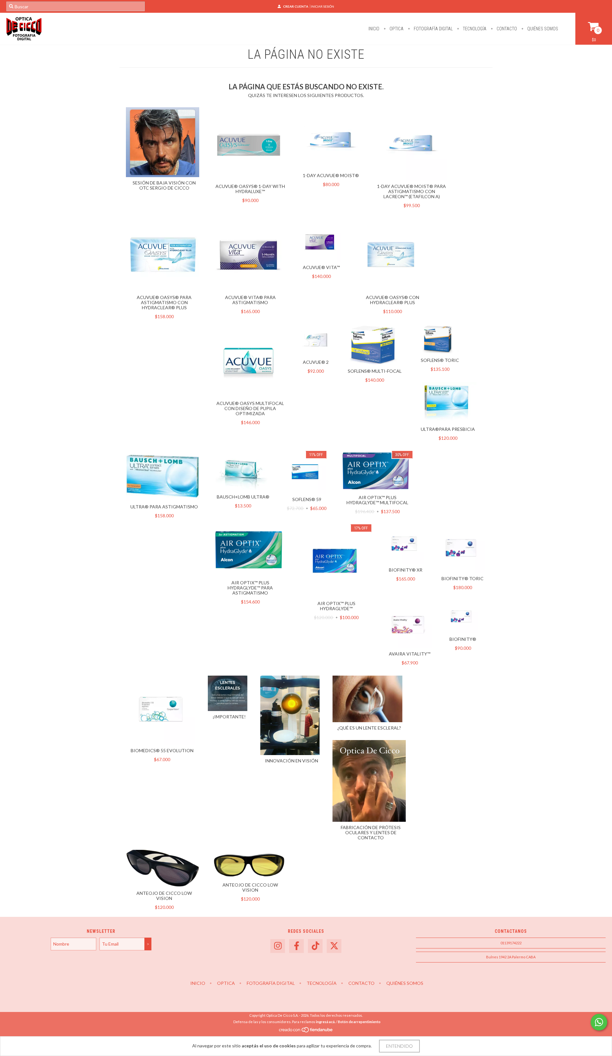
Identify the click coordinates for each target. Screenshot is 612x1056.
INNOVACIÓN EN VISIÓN (291, 760)
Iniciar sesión (322, 6)
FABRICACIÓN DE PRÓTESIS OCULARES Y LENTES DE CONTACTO (371, 832)
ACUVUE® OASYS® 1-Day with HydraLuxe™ (250, 188)
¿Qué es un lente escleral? (369, 727)
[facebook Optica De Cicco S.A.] (296, 946)
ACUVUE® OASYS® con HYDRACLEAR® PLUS (392, 300)
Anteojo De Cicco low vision (164, 895)
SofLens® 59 (306, 499)
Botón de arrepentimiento (359, 1022)
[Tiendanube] (306, 1031)
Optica (396, 28)
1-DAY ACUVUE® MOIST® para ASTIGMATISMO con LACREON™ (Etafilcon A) (411, 191)
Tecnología (474, 28)
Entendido (399, 1046)
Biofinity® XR (405, 570)
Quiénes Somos (542, 28)
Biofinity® (462, 639)
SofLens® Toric (440, 360)
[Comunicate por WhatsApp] (599, 1022)
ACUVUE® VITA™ (321, 267)
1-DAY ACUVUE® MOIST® (331, 175)
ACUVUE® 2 (316, 362)
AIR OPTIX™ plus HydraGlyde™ (336, 606)
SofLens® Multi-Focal (375, 371)
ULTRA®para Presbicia (448, 429)
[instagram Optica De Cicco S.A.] (277, 946)
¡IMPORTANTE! (229, 716)
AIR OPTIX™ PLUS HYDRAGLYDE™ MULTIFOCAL (377, 500)
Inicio (373, 28)
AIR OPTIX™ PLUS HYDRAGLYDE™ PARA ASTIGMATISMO (250, 587)
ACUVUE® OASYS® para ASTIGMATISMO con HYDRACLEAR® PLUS (164, 302)
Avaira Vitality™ (409, 653)
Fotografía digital (433, 28)
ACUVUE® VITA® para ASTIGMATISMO (250, 300)
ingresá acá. (325, 1022)
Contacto (506, 28)
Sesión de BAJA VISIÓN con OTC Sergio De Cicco (164, 185)
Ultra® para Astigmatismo (164, 506)
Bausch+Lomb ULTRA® (243, 496)
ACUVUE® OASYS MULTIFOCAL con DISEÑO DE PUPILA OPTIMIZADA (250, 408)
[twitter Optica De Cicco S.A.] (334, 946)
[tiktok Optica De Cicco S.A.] (315, 946)
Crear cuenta (295, 6)
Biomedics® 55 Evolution (162, 750)
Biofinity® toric (462, 578)
